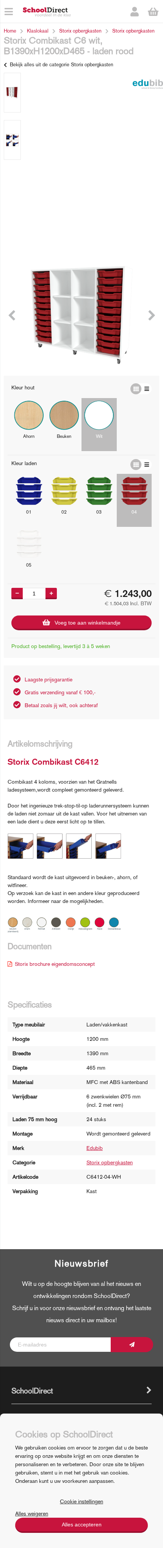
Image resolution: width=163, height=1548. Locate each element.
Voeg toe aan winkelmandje (88, 623)
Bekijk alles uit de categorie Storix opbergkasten (61, 64)
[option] (12, 92)
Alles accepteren (82, 1524)
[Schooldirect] (47, 11)
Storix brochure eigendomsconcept (55, 964)
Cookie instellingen (81, 1501)
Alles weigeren (31, 1514)
